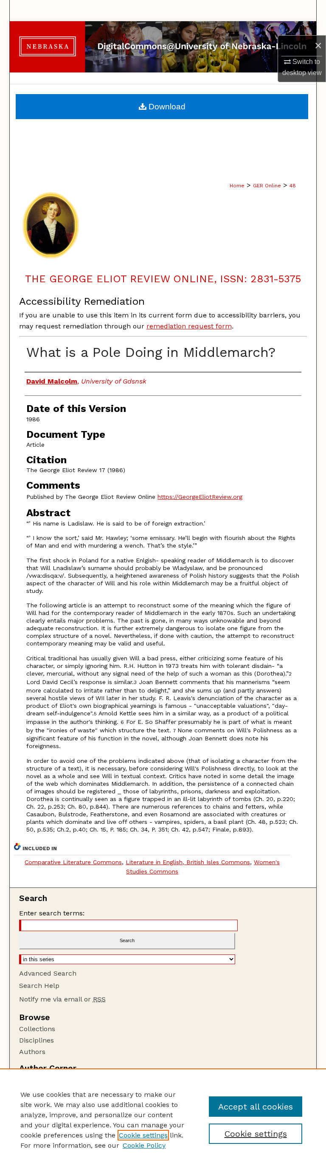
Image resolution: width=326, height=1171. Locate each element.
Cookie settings (143, 1135)
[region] (163, 1119)
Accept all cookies (255, 1106)
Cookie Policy (144, 1145)
